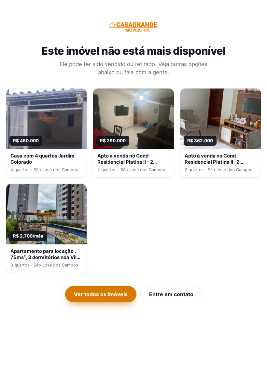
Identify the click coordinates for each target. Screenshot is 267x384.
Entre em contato (171, 294)
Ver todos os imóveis (101, 294)
